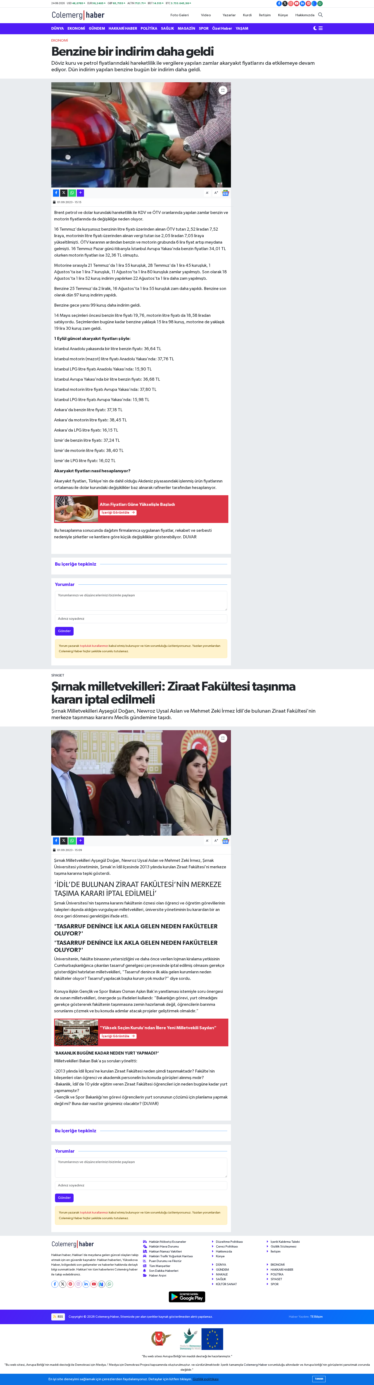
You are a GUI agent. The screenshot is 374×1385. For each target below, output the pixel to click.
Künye (283, 15)
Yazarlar (229, 15)
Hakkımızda (304, 15)
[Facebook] (54, 1284)
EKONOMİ (76, 28)
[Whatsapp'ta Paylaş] (72, 193)
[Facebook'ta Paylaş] (56, 193)
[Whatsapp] (109, 1284)
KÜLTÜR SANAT (226, 1284)
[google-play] (187, 1297)
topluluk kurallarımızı (94, 645)
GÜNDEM (97, 28)
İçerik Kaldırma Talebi (285, 1241)
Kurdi (247, 15)
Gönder (64, 631)
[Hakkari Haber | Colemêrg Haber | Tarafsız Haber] (78, 15)
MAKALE (222, 1274)
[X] (62, 1284)
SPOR (203, 28)
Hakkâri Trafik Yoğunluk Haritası (171, 1256)
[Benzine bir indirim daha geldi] (141, 135)
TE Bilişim (316, 1316)
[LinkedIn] (86, 1284)
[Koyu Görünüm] (315, 28)
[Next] (101, 1284)
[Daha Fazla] (80, 193)
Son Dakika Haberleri (163, 1270)
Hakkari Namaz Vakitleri (165, 1251)
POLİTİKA (149, 28)
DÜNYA (57, 28)
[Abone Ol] (225, 193)
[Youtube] (93, 1284)
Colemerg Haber (255, 1364)
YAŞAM (242, 28)
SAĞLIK (167, 28)
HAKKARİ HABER (123, 28)
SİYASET (57, 675)
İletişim (265, 15)
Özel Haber (222, 28)
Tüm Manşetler (159, 1266)
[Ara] (320, 15)
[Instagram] (78, 1284)
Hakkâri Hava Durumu (164, 1246)
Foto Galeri (180, 15)
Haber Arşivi (157, 1275)
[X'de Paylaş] (64, 193)
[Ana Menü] (321, 28)
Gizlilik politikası (206, 1379)
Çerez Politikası (227, 1246)
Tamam (319, 1379)
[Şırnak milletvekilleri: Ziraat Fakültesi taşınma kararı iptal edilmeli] (141, 783)
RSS (60, 1316)
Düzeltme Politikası (229, 1241)
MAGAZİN (186, 28)
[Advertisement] (32, 103)
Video (206, 15)
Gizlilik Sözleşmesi (283, 1246)
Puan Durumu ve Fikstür (165, 1261)
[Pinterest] (70, 1284)
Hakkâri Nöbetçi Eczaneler (167, 1241)
